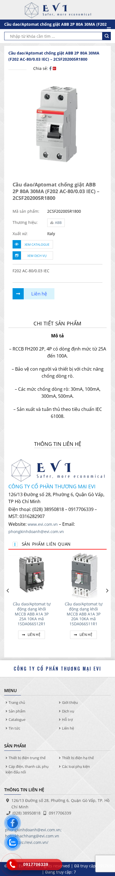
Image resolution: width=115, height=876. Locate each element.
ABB (58, 222)
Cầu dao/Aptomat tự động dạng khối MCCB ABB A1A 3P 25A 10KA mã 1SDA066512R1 (32, 614)
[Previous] (8, 602)
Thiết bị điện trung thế (27, 757)
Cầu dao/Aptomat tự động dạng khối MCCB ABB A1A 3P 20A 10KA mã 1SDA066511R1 (83, 614)
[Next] (107, 602)
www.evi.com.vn (43, 524)
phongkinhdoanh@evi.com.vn (36, 531)
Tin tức (14, 728)
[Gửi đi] (106, 36)
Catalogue (17, 719)
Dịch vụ (68, 711)
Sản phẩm (17, 711)
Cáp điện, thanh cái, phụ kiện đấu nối (27, 769)
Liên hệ (33, 634)
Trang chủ (17, 702)
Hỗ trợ (67, 719)
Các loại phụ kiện (76, 766)
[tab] (57, 323)
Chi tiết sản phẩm (57, 323)
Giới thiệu (70, 702)
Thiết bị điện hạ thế (78, 757)
